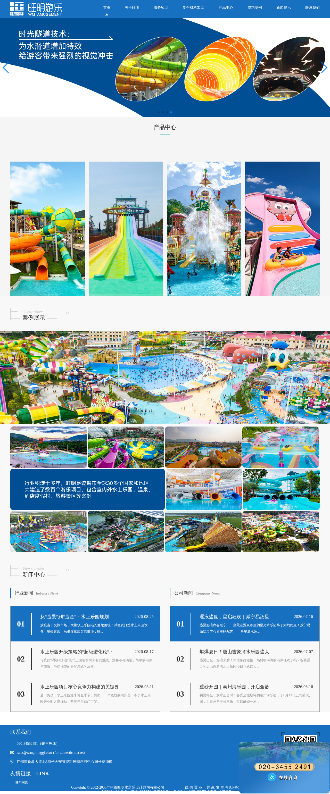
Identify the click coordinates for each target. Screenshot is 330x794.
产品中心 (226, 8)
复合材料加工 (193, 8)
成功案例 (255, 8)
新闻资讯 (283, 8)
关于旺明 (132, 8)
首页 (106, 8)
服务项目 (161, 8)
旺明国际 (21, 782)
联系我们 (312, 8)
